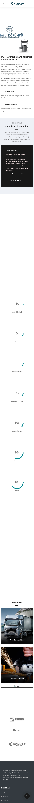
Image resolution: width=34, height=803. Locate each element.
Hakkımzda (6, 793)
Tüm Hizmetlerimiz (15, 180)
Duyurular (5, 796)
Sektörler (5, 800)
